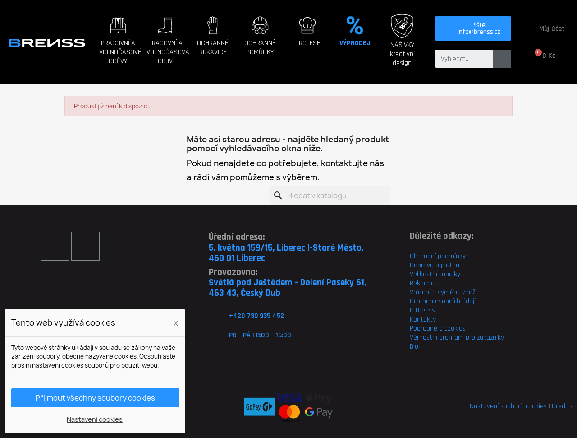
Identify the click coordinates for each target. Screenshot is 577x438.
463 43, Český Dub (244, 293)
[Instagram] (85, 246)
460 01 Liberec (237, 258)
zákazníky (489, 337)
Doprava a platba (434, 265)
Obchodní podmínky (438, 256)
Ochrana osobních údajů (444, 301)
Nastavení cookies (95, 419)
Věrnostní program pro (442, 337)
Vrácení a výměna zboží (443, 292)
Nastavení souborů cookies (508, 406)
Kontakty (423, 319)
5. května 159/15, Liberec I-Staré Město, (286, 248)
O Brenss (422, 310)
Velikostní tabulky (435, 274)
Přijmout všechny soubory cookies (95, 398)
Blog (416, 346)
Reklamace (425, 283)
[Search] (502, 59)
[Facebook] (55, 246)
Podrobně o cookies (438, 328)
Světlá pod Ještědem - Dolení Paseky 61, (287, 282)
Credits (562, 406)
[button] (124, 54)
